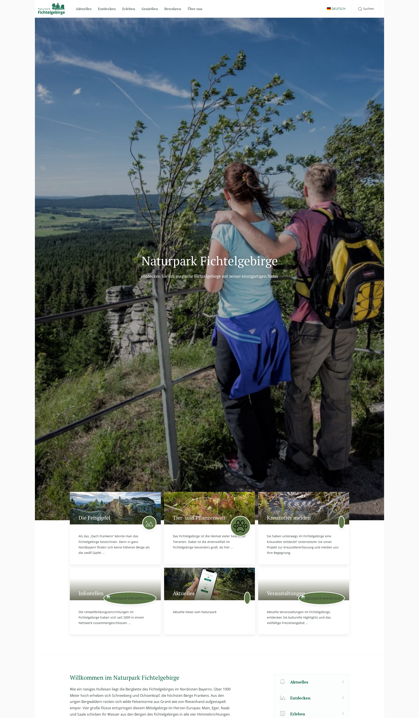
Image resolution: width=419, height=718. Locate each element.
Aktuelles (83, 8)
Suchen (368, 9)
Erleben (128, 8)
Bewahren (172, 8)
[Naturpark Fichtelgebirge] (51, 8)
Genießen (150, 8)
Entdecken (107, 8)
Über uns (195, 8)
